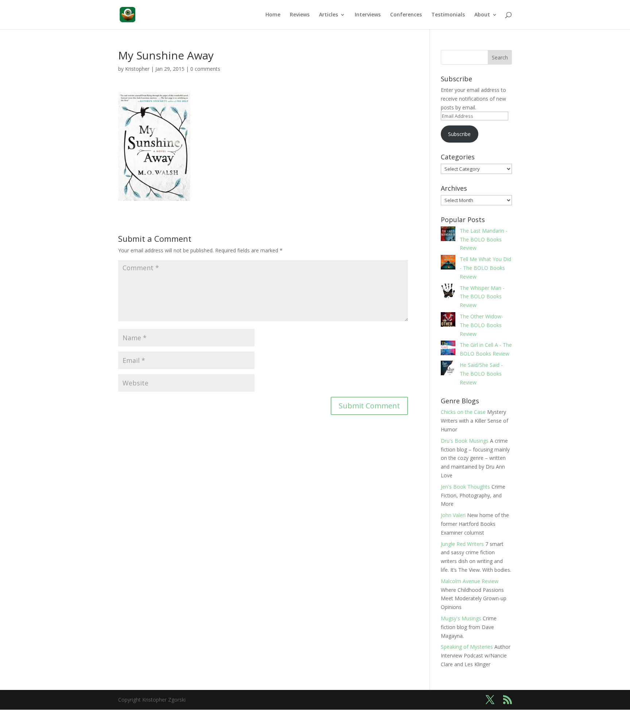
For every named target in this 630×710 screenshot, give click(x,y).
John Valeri (453, 515)
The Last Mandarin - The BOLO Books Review (484, 239)
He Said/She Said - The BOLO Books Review (481, 373)
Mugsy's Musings (461, 618)
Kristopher (137, 68)
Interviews (368, 15)
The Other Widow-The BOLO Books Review (481, 325)
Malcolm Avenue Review (469, 581)
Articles (328, 15)
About (482, 15)
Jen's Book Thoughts (465, 486)
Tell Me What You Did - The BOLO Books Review (485, 268)
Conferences (406, 15)
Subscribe (459, 134)
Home (272, 15)
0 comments (205, 68)
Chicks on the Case (463, 411)
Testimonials (448, 15)
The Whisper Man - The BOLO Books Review (482, 296)
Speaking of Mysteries (467, 646)
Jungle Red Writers (462, 543)
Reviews (300, 15)
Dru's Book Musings (465, 440)
